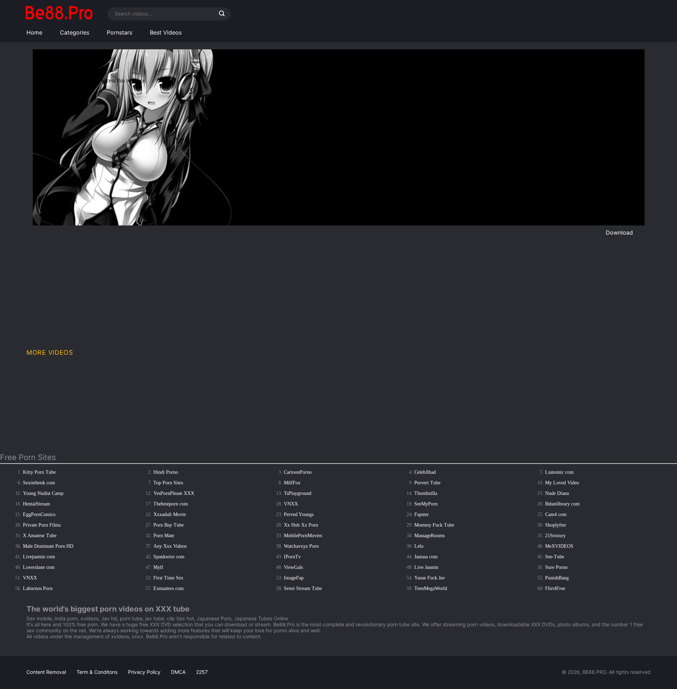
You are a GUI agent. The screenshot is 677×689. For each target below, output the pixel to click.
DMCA (178, 672)
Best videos (166, 32)
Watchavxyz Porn (301, 546)
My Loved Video (562, 482)
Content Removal (46, 672)
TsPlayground (297, 493)
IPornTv (292, 556)
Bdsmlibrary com (562, 504)
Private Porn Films (42, 525)
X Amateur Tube (39, 535)
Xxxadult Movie (169, 514)
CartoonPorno (298, 472)
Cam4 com (556, 514)
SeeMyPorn (426, 504)
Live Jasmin (426, 567)
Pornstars (119, 32)
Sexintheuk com (39, 482)
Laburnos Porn (38, 588)
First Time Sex (168, 578)
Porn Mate (163, 535)
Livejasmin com (39, 556)
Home (34, 32)
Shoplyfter (555, 525)
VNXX (291, 504)
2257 (202, 672)
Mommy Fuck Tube (434, 525)
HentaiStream (36, 504)
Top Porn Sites (168, 482)
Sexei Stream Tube (303, 588)
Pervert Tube (427, 482)
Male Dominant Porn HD (48, 546)
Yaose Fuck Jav (429, 578)
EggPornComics (39, 514)
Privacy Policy (144, 672)
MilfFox (292, 482)
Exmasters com (168, 588)
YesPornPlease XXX (173, 493)
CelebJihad (425, 472)
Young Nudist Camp (43, 493)
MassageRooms (429, 535)
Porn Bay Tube (168, 525)
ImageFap (294, 578)
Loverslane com (39, 567)
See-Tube (554, 556)
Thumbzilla (425, 493)
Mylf (158, 567)
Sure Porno (556, 567)
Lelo (418, 546)
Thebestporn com (170, 504)
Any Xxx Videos (170, 546)
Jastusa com (426, 556)
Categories (74, 32)
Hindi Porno (165, 472)
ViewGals (293, 567)
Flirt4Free (555, 588)
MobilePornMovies (303, 535)
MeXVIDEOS (559, 546)
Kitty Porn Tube (39, 472)
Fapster (421, 514)
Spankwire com (168, 556)
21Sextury (555, 535)
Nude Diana (557, 493)
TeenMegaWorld (430, 588)
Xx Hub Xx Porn (301, 525)
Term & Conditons (97, 672)
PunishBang (557, 578)
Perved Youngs (298, 514)
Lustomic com (559, 472)
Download (619, 232)
